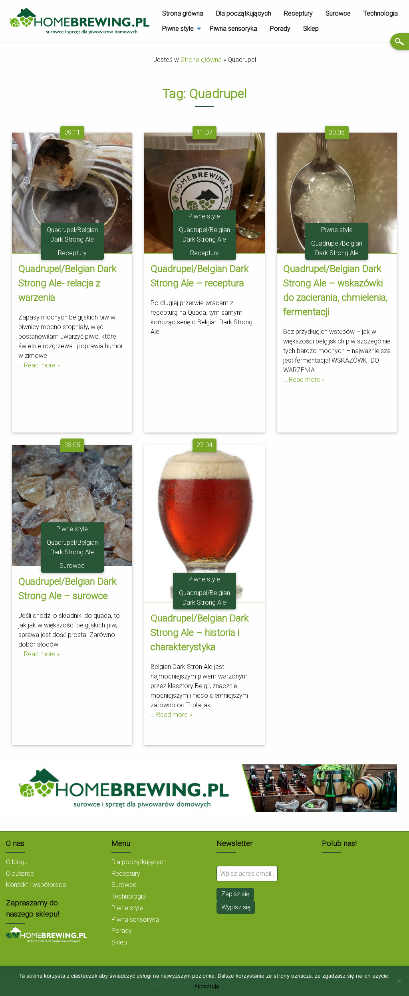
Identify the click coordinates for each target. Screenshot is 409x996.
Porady (280, 28)
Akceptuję (206, 986)
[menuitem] (183, 13)
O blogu (17, 862)
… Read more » (39, 365)
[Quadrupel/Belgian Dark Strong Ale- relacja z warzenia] (72, 192)
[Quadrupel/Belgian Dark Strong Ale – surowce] (72, 505)
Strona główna (182, 13)
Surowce (338, 13)
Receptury (298, 13)
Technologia (380, 13)
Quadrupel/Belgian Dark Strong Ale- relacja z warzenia (67, 283)
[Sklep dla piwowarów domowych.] (46, 934)
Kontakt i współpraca (36, 885)
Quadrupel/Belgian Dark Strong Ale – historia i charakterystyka (200, 633)
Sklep (311, 28)
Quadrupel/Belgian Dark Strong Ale (72, 234)
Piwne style (178, 28)
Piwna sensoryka (233, 28)
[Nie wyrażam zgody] (399, 981)
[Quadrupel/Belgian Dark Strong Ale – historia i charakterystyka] (204, 524)
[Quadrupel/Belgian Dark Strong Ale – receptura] (204, 192)
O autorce (20, 873)
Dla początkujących (243, 13)
